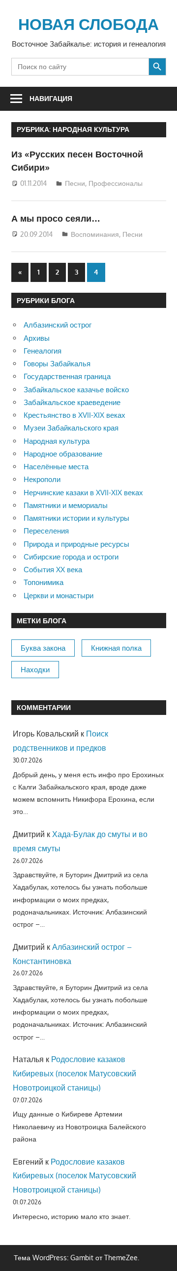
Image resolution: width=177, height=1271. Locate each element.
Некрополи (42, 479)
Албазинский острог (57, 325)
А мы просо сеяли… (55, 218)
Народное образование (63, 453)
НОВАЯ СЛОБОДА (88, 24)
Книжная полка (116, 648)
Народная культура (56, 441)
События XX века (53, 569)
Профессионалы (115, 183)
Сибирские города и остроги (71, 556)
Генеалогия (42, 351)
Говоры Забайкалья (57, 363)
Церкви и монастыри (58, 595)
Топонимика (43, 582)
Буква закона (43, 648)
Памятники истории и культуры (76, 518)
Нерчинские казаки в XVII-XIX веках (83, 492)
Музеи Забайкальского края (71, 427)
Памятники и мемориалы (66, 505)
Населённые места (56, 466)
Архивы (37, 338)
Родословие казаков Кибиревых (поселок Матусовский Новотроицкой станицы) (74, 1073)
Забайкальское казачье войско (76, 389)
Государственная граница (67, 376)
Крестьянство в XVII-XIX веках (74, 415)
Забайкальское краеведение (72, 402)
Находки (35, 669)
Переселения (46, 530)
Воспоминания (95, 234)
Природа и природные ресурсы (76, 544)
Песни (75, 183)
